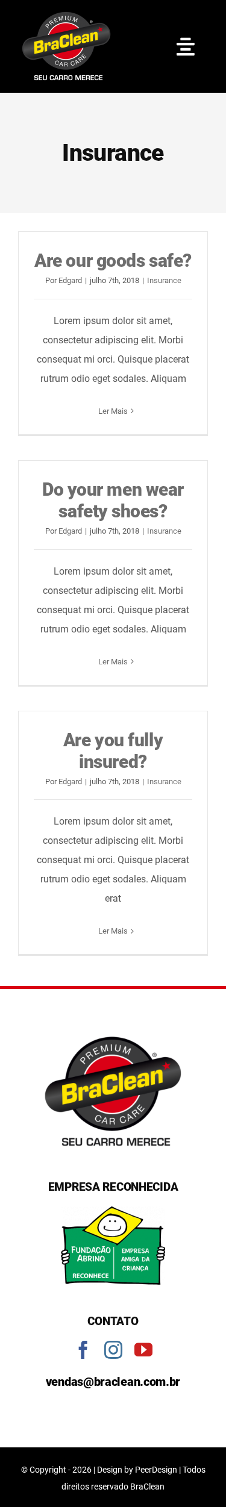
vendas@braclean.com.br (113, 1381)
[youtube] (143, 1350)
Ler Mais (113, 411)
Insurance (164, 280)
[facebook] (83, 1350)
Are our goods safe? (112, 260)
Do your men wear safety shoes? (113, 500)
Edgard (70, 280)
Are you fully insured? (113, 750)
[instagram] (113, 1350)
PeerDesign (156, 1469)
